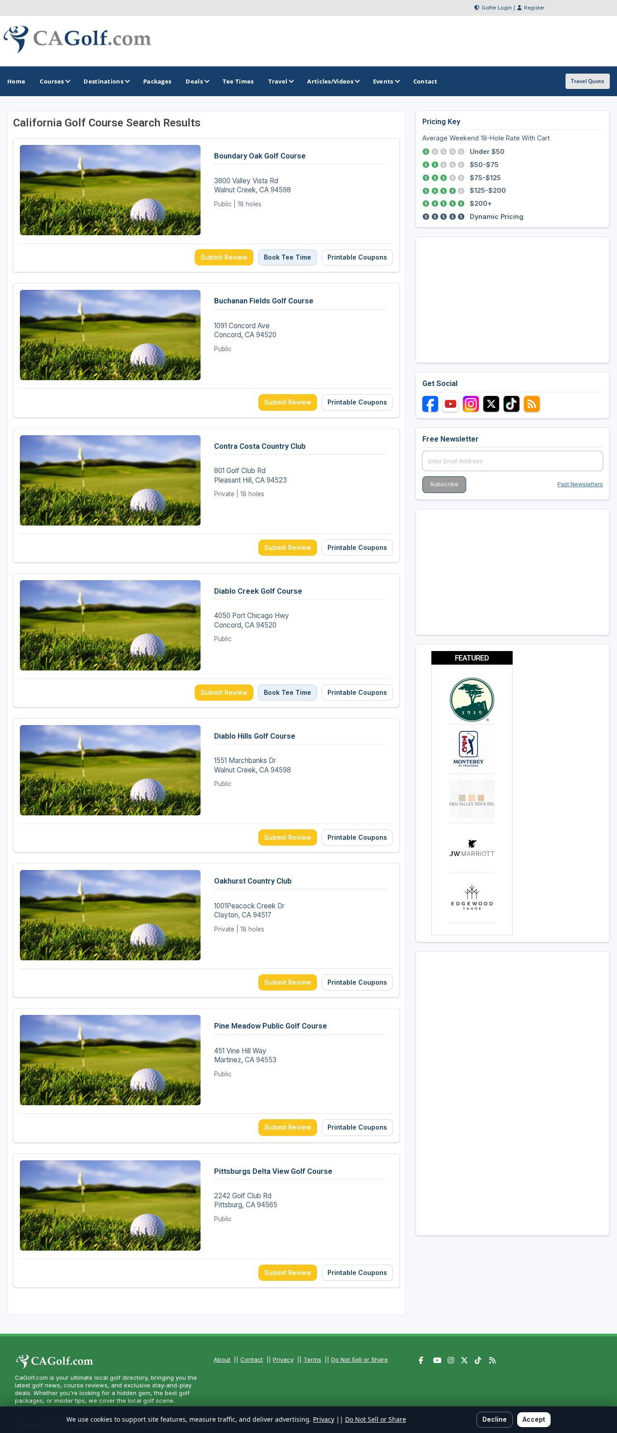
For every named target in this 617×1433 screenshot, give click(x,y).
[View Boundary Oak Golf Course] (206, 205)
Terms (312, 1359)
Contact (251, 1359)
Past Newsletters (580, 484)
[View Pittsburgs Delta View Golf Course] (206, 1220)
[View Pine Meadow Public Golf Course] (206, 1075)
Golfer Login (496, 8)
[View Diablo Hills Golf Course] (206, 785)
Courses (52, 81)
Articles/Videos (330, 81)
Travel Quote (587, 81)
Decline (494, 1419)
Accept (534, 1419)
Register (534, 8)
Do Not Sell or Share (359, 1359)
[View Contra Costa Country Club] (206, 495)
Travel (278, 81)
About (222, 1359)
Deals (194, 81)
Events (383, 81)
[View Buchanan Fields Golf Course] (206, 350)
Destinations (103, 81)
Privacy (283, 1359)
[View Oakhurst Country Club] (206, 930)
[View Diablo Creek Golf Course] (206, 640)
